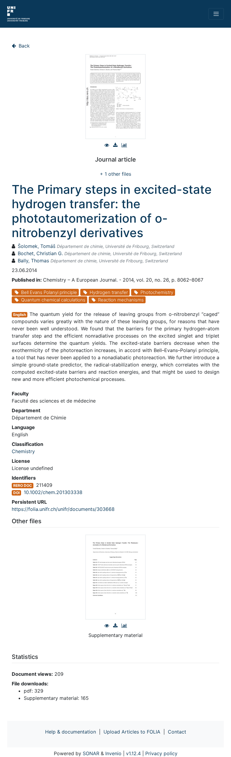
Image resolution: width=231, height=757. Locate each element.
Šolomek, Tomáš (36, 246)
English (19, 314)
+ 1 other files (115, 174)
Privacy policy (161, 753)
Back (23, 46)
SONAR (91, 753)
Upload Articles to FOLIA (131, 732)
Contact (177, 732)
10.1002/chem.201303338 (53, 492)
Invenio (113, 753)
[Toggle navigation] (216, 14)
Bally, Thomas (33, 261)
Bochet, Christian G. (40, 253)
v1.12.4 (133, 753)
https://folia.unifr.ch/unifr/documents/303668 (63, 509)
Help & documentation (70, 732)
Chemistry (23, 451)
